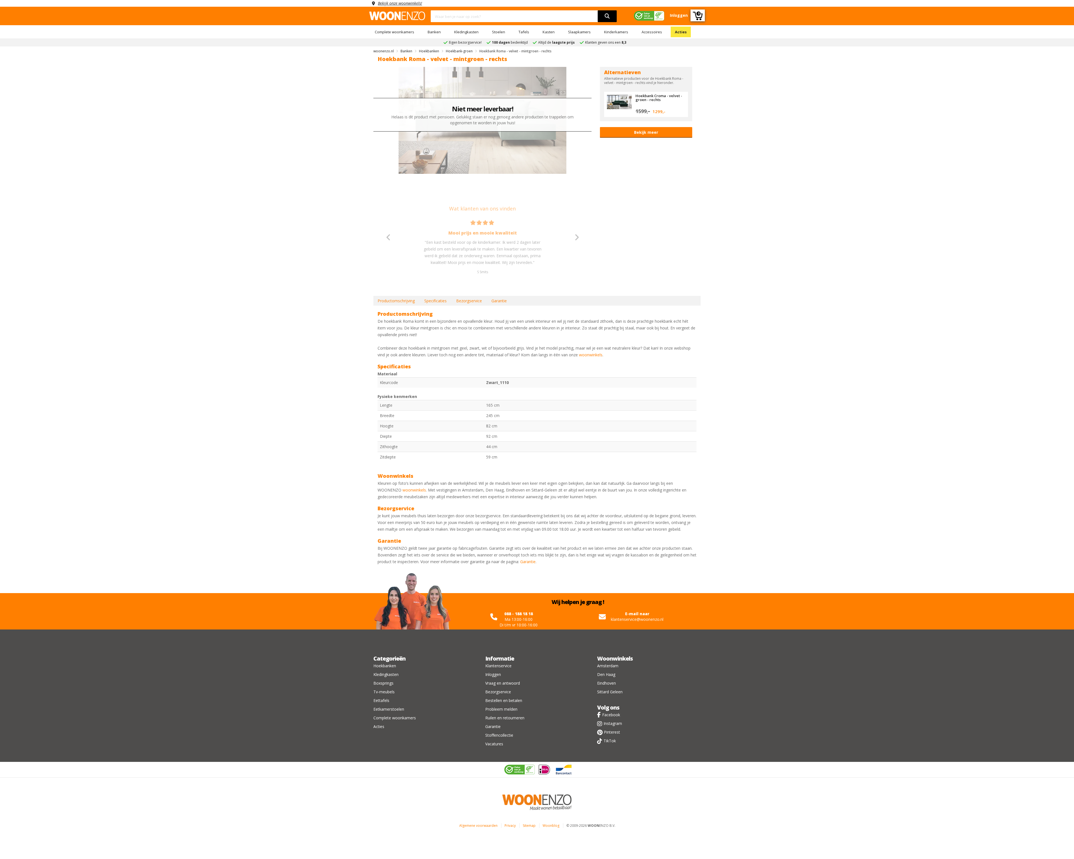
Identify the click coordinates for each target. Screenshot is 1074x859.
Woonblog (551, 825)
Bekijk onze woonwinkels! (400, 3)
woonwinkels (590, 354)
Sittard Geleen (610, 691)
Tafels (524, 31)
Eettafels (381, 700)
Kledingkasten (466, 31)
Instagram (613, 723)
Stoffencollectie (499, 735)
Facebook (611, 714)
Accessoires (652, 31)
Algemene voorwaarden (478, 825)
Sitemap (529, 825)
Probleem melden (501, 709)
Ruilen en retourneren (504, 717)
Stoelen (498, 31)
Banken (434, 31)
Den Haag (606, 674)
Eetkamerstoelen (388, 709)
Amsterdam (607, 665)
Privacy (510, 825)
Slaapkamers (579, 31)
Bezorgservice (469, 300)
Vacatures (494, 743)
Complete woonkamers (394, 31)
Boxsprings (383, 683)
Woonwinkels (615, 658)
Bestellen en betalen (503, 700)
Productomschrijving (396, 300)
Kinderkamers (616, 31)
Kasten (549, 31)
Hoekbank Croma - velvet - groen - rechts (658, 97)
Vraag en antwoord (502, 683)
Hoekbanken (384, 665)
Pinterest (612, 732)
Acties (681, 31)
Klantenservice (498, 665)
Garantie (499, 300)
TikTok (610, 740)
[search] (607, 16)
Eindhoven (606, 683)
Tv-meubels (384, 691)
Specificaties (435, 300)
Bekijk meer (646, 132)
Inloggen (493, 674)
